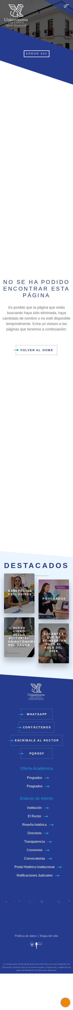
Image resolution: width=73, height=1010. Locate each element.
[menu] (66, 8)
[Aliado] (6, 901)
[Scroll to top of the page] (36, 945)
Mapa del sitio (49, 936)
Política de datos (26, 936)
